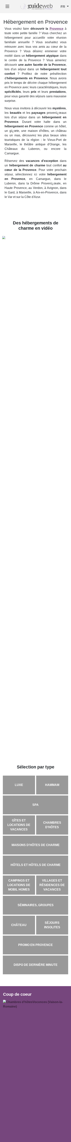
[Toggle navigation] (7, 6)
